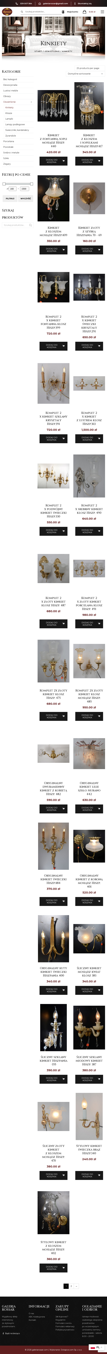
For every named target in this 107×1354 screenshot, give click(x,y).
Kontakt (32, 1320)
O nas (31, 1313)
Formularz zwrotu (63, 1323)
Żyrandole (10, 135)
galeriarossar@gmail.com (55, 3)
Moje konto (72, 12)
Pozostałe (8, 147)
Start (38, 51)
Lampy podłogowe (15, 124)
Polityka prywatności (64, 1330)
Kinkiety (9, 107)
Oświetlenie (52, 51)
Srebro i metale (11, 152)
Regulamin (60, 1320)
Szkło (6, 158)
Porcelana (8, 141)
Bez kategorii (10, 79)
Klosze (8, 113)
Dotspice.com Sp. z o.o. (71, 1350)
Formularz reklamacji (64, 1326)
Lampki (9, 119)
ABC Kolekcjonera (37, 1317)
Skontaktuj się (85, 3)
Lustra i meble (10, 90)
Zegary (7, 164)
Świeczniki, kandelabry (17, 130)
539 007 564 (26, 3)
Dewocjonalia (10, 85)
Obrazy (7, 96)
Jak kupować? (61, 1316)
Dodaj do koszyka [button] (51, 161)
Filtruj (10, 198)
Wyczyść (25, 198)
